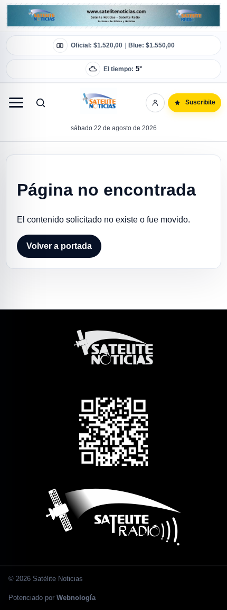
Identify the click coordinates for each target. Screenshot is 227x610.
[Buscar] (41, 103)
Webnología (76, 598)
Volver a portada (59, 245)
